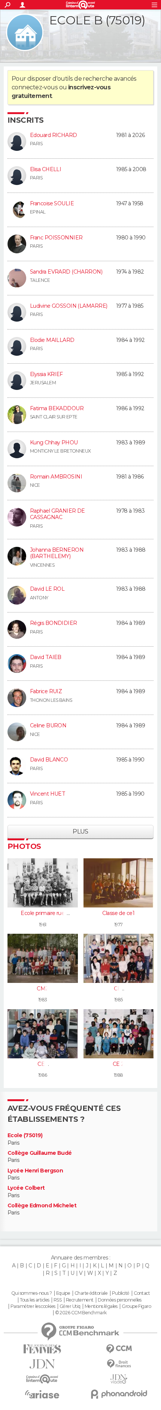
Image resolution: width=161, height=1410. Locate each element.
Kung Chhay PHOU (54, 442)
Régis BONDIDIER (53, 623)
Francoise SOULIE (52, 203)
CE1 (118, 988)
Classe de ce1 (118, 913)
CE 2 (118, 1064)
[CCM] (118, 1349)
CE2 (42, 1064)
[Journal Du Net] (42, 1364)
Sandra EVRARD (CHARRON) (66, 271)
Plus (80, 831)
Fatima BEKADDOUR (56, 408)
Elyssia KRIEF (46, 374)
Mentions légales (101, 1306)
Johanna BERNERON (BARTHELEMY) (56, 553)
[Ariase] (42, 1394)
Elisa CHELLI (45, 169)
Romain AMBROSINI (56, 476)
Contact (142, 1293)
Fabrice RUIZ (46, 691)
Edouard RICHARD (53, 135)
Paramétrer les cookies (32, 1306)
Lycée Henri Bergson (35, 1171)
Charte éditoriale (91, 1293)
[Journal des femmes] (42, 1349)
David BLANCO (49, 759)
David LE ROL (47, 588)
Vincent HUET (47, 793)
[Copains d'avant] (42, 1379)
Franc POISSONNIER (56, 237)
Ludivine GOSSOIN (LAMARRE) (68, 305)
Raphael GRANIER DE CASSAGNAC (57, 514)
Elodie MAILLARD (52, 340)
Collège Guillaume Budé (39, 1153)
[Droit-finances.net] (118, 1364)
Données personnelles (120, 1300)
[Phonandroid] (118, 1394)
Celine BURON (48, 725)
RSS (57, 1300)
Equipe (63, 1293)
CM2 (42, 988)
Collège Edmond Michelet (41, 1205)
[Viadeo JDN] (118, 1379)
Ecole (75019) (25, 1135)
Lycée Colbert (26, 1188)
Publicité (121, 1293)
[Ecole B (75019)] (24, 32)
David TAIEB (45, 657)
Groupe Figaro (136, 1306)
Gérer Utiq (70, 1306)
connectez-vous (35, 87)
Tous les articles (34, 1300)
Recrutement (80, 1300)
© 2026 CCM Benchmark (81, 1312)
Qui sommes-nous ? (31, 1293)
